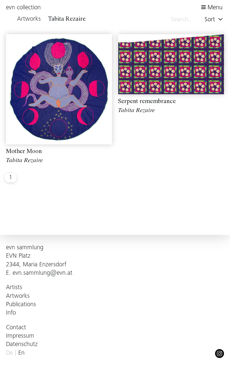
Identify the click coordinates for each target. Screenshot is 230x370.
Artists (14, 288)
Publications (21, 305)
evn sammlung (24, 248)
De (9, 353)
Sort (211, 20)
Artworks (18, 296)
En (21, 353)
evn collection (23, 8)
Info (11, 313)
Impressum (20, 336)
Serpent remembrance (147, 102)
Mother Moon (24, 152)
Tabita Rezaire (24, 161)
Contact (16, 328)
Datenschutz (22, 345)
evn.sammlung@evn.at (42, 273)
